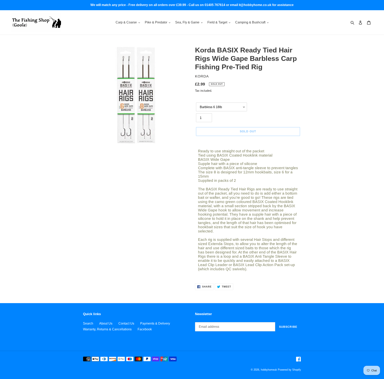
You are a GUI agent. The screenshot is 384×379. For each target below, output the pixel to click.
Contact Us (126, 323)
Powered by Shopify (289, 369)
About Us (105, 323)
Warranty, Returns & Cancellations (107, 329)
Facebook (145, 329)
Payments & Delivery (155, 323)
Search (88, 323)
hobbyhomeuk (269, 369)
